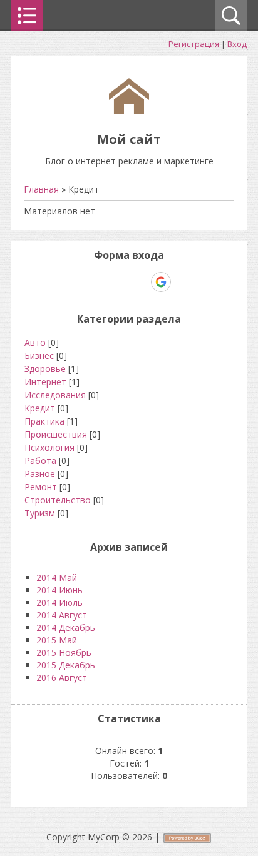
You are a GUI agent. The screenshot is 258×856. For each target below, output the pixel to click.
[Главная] (129, 111)
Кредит (39, 408)
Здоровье (45, 369)
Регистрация (193, 43)
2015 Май (56, 640)
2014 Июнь (59, 590)
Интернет (45, 382)
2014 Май (56, 577)
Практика (44, 421)
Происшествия (55, 434)
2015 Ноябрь (63, 652)
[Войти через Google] (161, 282)
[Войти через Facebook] (117, 282)
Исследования (55, 395)
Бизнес (39, 355)
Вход (237, 43)
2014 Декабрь (65, 627)
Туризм (39, 513)
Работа (40, 460)
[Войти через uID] (75, 282)
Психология (49, 447)
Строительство (57, 500)
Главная (41, 189)
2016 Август (61, 677)
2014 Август (61, 615)
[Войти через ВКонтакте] (96, 282)
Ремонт (40, 487)
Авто (35, 342)
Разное (39, 474)
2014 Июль (59, 602)
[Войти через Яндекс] (139, 282)
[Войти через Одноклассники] (182, 282)
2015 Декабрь (65, 665)
